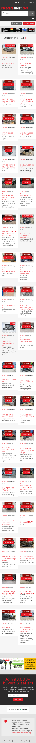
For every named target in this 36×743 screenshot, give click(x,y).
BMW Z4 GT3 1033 (25, 195)
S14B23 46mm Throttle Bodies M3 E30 (8, 343)
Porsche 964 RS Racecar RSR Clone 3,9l (26, 341)
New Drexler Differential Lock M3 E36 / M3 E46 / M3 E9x (27, 307)
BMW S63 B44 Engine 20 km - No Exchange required (9, 559)
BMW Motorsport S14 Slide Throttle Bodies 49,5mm (27, 101)
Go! (31, 13)
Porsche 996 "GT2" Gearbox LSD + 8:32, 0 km (27, 417)
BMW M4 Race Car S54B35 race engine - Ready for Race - (27, 629)
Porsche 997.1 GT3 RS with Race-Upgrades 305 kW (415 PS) (8, 593)
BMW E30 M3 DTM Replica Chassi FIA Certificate (8, 489)
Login (23, 2)
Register (31, 2)
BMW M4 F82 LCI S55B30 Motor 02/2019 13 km (25, 235)
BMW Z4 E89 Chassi (8, 63)
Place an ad (29, 23)
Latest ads (17, 23)
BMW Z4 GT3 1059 (7, 627)
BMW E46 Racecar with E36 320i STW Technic (8, 197)
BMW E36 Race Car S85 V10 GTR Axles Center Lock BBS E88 (26, 487)
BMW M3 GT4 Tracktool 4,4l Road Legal (8, 449)
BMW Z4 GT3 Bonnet (8, 271)
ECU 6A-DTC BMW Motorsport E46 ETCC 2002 (8, 101)
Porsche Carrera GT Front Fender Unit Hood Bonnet (8, 523)
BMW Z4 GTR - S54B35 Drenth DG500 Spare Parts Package (9, 233)
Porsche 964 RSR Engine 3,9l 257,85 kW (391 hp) (27, 451)
